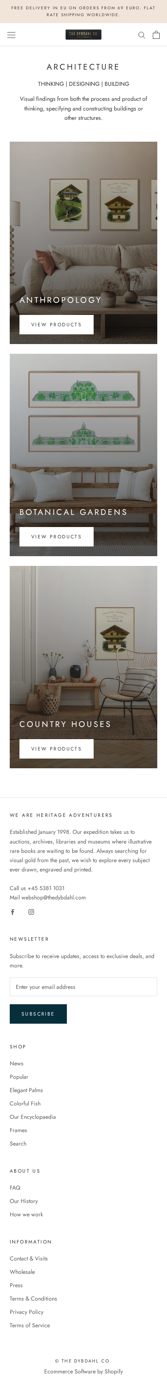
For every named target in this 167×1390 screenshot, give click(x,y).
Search (18, 1143)
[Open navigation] (11, 35)
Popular (19, 1077)
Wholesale (22, 1272)
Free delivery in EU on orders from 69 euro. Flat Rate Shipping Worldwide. (83, 11)
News (17, 1063)
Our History (24, 1201)
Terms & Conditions (33, 1298)
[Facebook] (12, 911)
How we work (26, 1214)
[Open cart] (156, 35)
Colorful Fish (25, 1103)
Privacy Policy (26, 1312)
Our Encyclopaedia (33, 1117)
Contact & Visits (29, 1258)
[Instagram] (31, 911)
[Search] (142, 34)
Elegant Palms (26, 1090)
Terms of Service (30, 1325)
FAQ (15, 1188)
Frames (18, 1130)
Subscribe (38, 1014)
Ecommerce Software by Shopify (83, 1371)
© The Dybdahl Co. (83, 1361)
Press (16, 1285)
